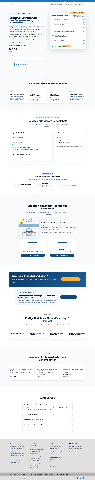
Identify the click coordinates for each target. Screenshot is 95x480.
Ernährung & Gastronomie (36, 462)
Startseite (11, 9)
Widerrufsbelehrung (48, 474)
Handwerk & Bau (34, 453)
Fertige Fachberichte (80, 4)
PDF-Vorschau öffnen (33, 255)
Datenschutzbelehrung (36, 474)
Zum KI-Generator (71, 279)
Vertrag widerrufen (73, 450)
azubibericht (52, 465)
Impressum (72, 451)
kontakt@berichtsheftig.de (75, 448)
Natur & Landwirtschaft (35, 456)
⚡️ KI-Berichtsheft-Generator (55, 4)
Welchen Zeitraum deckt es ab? (32, 414)
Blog (64, 1)
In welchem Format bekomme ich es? (34, 419)
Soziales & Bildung (34, 465)
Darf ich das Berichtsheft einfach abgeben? (35, 404)
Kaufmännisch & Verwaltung (36, 447)
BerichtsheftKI (53, 466)
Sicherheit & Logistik (34, 467)
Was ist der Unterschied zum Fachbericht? (35, 430)
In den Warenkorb (22, 64)
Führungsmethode (13, 54)
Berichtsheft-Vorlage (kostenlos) (72, 1)
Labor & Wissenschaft (35, 464)
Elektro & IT (32, 455)
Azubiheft (52, 459)
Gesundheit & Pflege (34, 460)
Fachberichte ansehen (68, 297)
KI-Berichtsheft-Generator (56, 446)
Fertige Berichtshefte (69, 4)
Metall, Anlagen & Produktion (37, 449)
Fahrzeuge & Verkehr (35, 458)
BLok (51, 461)
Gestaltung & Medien (35, 451)
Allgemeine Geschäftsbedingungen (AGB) (19, 474)
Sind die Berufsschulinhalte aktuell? (33, 424)
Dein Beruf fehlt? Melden (75, 446)
